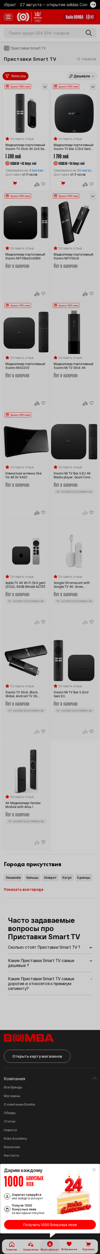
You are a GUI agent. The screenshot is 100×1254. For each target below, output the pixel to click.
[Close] (94, 1170)
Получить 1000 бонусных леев (50, 1224)
